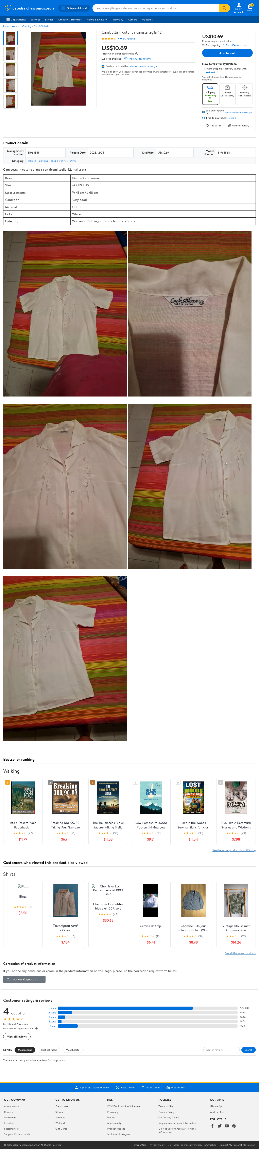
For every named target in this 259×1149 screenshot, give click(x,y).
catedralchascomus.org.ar (143, 66)
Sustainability (11, 1128)
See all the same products (240, 953)
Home (6, 26)
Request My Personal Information (177, 1123)
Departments (18, 19)
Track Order (153, 1087)
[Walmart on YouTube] (227, 1126)
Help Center (128, 1087)
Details (232, 118)
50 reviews (129, 38)
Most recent (25, 1050)
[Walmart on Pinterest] (234, 1126)
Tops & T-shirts (41, 26)
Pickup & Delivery (96, 19)
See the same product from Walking (234, 850)
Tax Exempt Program (119, 1134)
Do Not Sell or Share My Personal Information (192, 1145)
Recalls (111, 1117)
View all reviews (17, 1036)
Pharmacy (117, 19)
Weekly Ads (178, 1087)
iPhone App (216, 1106)
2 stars (52, 1021)
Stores (59, 1112)
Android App (217, 1112)
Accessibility (114, 1123)
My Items (147, 19)
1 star (53, 1025)
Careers (132, 19)
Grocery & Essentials (70, 19)
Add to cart (227, 53)
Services (35, 19)
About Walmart (12, 1106)
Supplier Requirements (17, 1134)
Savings (49, 19)
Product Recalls (116, 1128)
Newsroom (10, 1117)
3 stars (52, 1017)
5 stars (52, 1008)
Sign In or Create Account (94, 1087)
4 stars (52, 1012)
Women (16, 26)
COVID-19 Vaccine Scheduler (124, 1106)
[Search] (224, 8)
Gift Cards (61, 1128)
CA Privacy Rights (168, 1117)
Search (249, 1050)
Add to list (215, 125)
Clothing (26, 26)
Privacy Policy (166, 1112)
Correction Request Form (24, 979)
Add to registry (240, 125)
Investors (9, 1123)
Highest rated (49, 1050)
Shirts (73, 160)
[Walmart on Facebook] (212, 1126)
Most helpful (73, 1050)
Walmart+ (61, 1123)
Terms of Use (165, 1106)
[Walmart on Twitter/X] (219, 1126)
